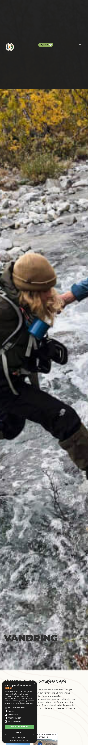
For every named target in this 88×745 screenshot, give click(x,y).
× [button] (34, 684)
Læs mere (29, 703)
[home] (10, 44)
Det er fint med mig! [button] (19, 727)
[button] (45, 45)
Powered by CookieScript (19, 740)
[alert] (19, 712)
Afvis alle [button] (19, 733)
